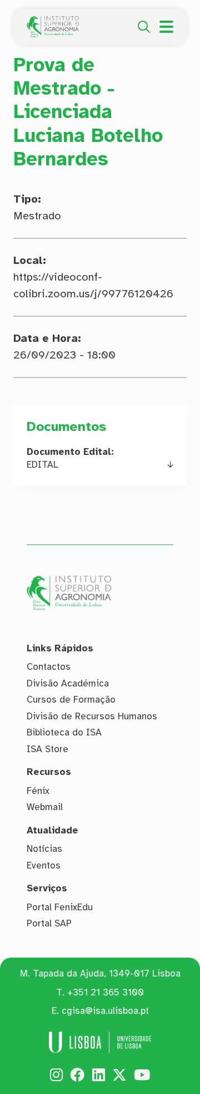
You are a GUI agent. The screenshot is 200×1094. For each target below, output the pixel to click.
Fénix (38, 791)
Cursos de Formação (71, 699)
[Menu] (166, 27)
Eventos (44, 865)
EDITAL (42, 464)
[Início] (53, 22)
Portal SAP (49, 923)
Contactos (49, 667)
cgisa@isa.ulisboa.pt (105, 1011)
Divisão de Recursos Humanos (92, 716)
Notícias (44, 849)
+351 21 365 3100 (105, 992)
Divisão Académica (68, 683)
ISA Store (47, 749)
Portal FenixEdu (60, 907)
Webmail (45, 807)
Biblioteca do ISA (64, 732)
